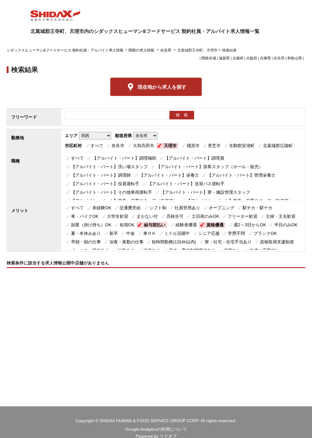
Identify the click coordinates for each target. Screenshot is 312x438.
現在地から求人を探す (162, 87)
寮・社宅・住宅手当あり (228, 241)
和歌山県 (294, 58)
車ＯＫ (149, 233)
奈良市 (118, 145)
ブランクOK (265, 233)
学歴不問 (236, 233)
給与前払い (154, 224)
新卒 (113, 233)
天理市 (170, 145)
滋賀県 (224, 58)
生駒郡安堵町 (242, 145)
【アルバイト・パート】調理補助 (124, 158)
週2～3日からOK (250, 224)
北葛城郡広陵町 (278, 145)
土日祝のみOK (205, 216)
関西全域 (208, 58)
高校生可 (174, 216)
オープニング (221, 207)
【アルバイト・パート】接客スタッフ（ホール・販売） (209, 166)
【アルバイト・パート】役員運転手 (105, 183)
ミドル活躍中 (177, 233)
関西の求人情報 (142, 50)
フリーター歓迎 (242, 216)
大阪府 (251, 58)
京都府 (237, 58)
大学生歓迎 (117, 216)
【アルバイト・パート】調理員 (194, 158)
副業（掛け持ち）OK (91, 224)
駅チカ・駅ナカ (257, 207)
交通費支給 (130, 207)
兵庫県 (265, 58)
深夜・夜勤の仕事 (126, 241)
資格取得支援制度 (277, 241)
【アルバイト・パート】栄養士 (169, 175)
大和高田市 (143, 145)
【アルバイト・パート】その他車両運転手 (111, 192)
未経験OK (101, 207)
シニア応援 (209, 233)
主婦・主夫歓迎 (281, 216)
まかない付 (147, 216)
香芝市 (214, 145)
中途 (130, 233)
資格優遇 (215, 224)
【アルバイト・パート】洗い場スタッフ (109, 166)
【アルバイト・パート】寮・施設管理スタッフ (205, 192)
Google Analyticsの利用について (156, 429)
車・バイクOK (84, 216)
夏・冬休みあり (86, 233)
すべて (96, 145)
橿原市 (193, 145)
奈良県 (165, 50)
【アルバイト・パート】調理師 (101, 175)
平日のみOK (285, 224)
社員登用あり (187, 207)
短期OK (127, 224)
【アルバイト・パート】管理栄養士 (241, 175)
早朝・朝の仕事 (86, 241)
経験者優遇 (186, 224)
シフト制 (157, 207)
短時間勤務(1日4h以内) (174, 241)
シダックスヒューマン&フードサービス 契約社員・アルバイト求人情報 (65, 50)
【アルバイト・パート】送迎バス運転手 (186, 183)
